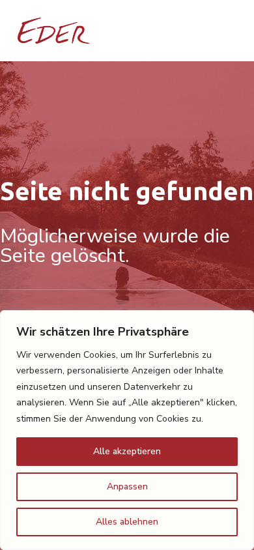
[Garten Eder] (53, 31)
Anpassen (127, 486)
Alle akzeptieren (127, 451)
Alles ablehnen (127, 521)
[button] (216, 30)
